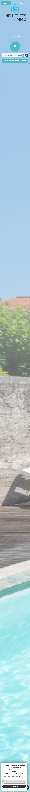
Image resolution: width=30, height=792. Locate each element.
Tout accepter (14, 786)
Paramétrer (14, 782)
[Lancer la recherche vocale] (15, 46)
